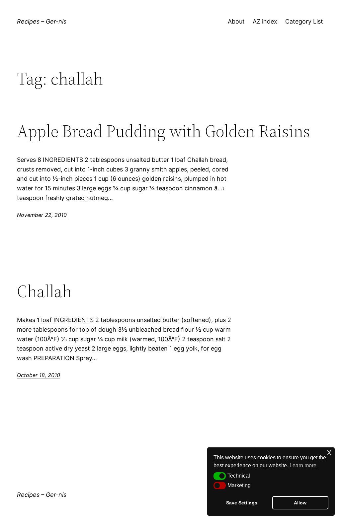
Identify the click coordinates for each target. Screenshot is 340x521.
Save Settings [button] (241, 502)
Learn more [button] (303, 465)
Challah (44, 291)
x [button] (329, 452)
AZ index (265, 21)
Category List (304, 21)
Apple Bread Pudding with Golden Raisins (163, 131)
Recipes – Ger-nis (41, 21)
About (236, 21)
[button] (219, 476)
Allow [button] (300, 502)
